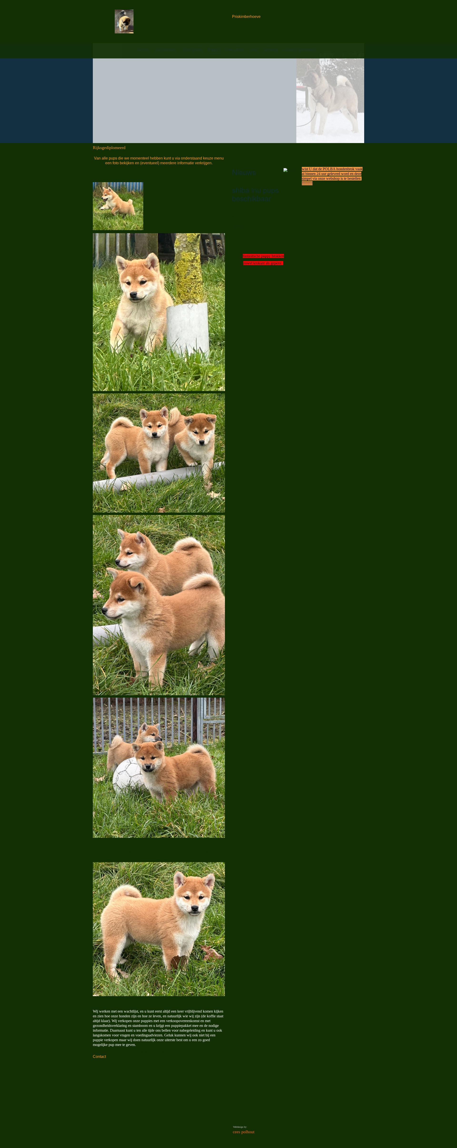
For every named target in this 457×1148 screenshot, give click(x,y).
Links (253, 50)
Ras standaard (165, 50)
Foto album (234, 50)
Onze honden (192, 50)
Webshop (271, 50)
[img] (124, 21)
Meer (239, 226)
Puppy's (214, 50)
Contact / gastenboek (299, 50)
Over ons (142, 50)
